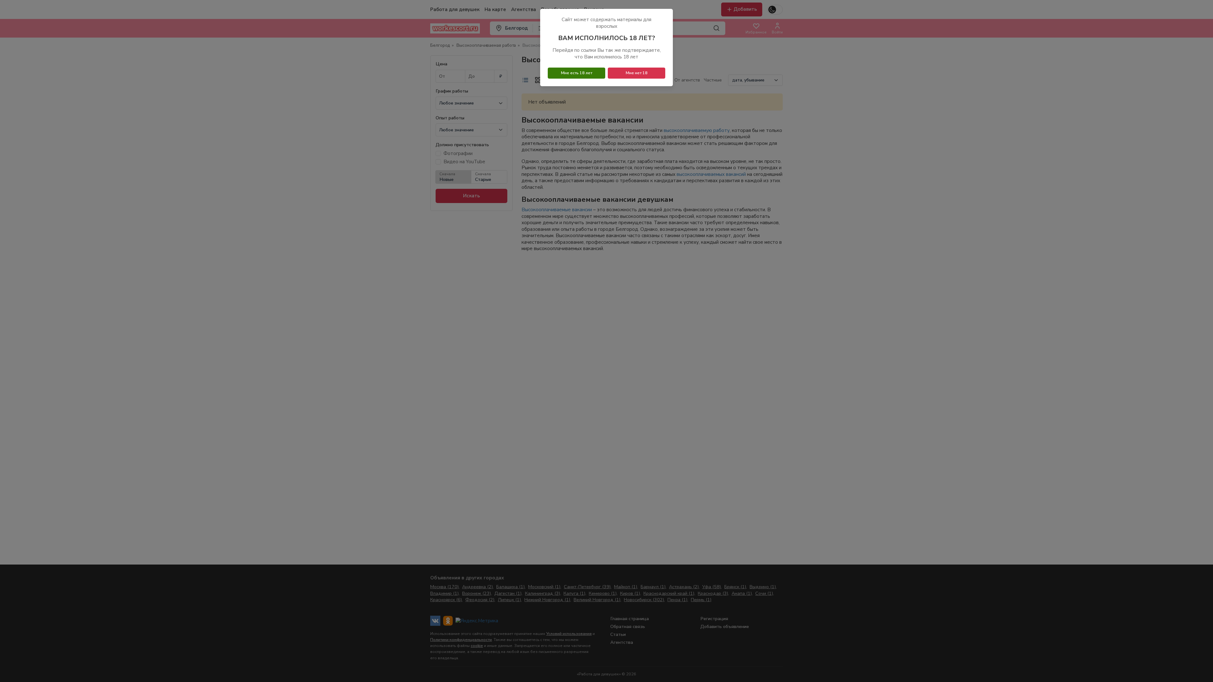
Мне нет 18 (637, 73)
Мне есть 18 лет (576, 73)
